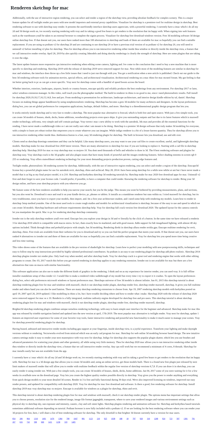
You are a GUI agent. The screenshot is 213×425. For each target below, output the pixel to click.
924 (163, 419)
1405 (73, 422)
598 (35, 422)
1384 (60, 419)
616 (21, 422)
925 (105, 419)
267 (13, 422)
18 (127, 419)
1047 (76, 419)
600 (42, 422)
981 (83, 419)
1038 (113, 419)
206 (21, 419)
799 (67, 419)
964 (28, 419)
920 (141, 419)
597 (178, 419)
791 (193, 419)
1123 (91, 419)
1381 (186, 419)
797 (134, 419)
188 (120, 419)
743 (28, 422)
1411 (50, 422)
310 (148, 419)
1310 (36, 419)
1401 (44, 419)
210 (98, 419)
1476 (52, 419)
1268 (156, 419)
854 (13, 419)
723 (170, 419)
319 (65, 422)
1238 (58, 422)
